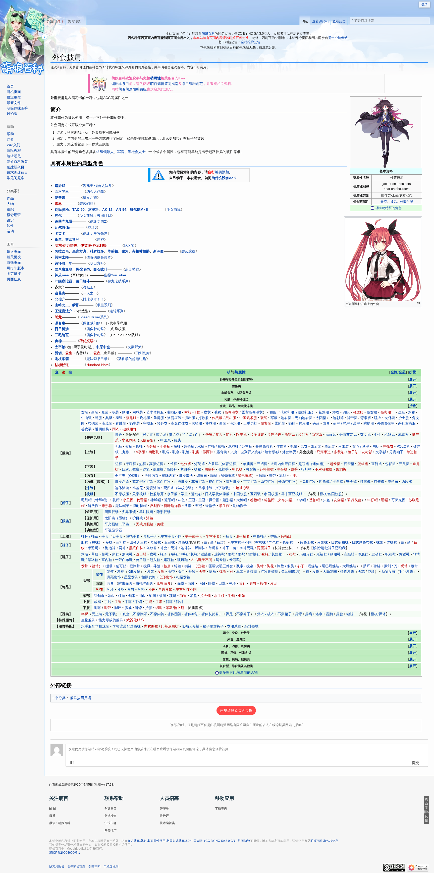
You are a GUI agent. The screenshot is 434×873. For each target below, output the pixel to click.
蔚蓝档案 (132, 269)
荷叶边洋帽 (172, 506)
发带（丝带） (91, 566)
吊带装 (343, 446)
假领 (241, 596)
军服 (274, 418)
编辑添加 (222, 172)
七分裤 (185, 464)
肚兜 (293, 476)
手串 (158, 602)
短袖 (128, 446)
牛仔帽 (372, 500)
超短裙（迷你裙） (312, 464)
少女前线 (174, 210)
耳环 (110, 589)
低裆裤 (223, 469)
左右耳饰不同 (186, 589)
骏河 (125, 251)
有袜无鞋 (247, 548)
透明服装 (102, 429)
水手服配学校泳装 (95, 626)
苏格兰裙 (267, 469)
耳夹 (151, 589)
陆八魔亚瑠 (63, 269)
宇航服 (148, 423)
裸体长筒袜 (210, 614)
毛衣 (217, 412)
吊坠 (193, 596)
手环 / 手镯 (133, 602)
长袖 (139, 446)
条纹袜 (151, 548)
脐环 (366, 566)
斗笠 (181, 500)
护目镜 (137, 518)
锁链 (187, 566)
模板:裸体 (378, 614)
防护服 (368, 423)
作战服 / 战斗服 (224, 418)
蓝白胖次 (164, 482)
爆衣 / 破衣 (265, 614)
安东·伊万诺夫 (66, 245)
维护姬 (164, 815)
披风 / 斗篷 (151, 566)
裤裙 (197, 469)
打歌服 (203, 418)
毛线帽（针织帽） (95, 500)
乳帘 (175, 452)
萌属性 (155, 78)
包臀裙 (390, 464)
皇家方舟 (79, 251)
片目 (273, 583)
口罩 (222, 583)
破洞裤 (341, 469)
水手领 (219, 596)
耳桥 (141, 589)
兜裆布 (393, 482)
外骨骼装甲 (386, 423)
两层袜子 (264, 548)
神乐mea (62, 275)
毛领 (231, 596)
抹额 (212, 572)
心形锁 (200, 566)
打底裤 (365, 482)
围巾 (142, 596)
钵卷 (222, 572)
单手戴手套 (193, 536)
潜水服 (235, 423)
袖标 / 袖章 (89, 536)
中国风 (165, 440)
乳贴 (282, 476)
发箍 (110, 572)
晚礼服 (145, 418)
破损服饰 (130, 429)
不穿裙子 (285, 614)
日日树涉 (62, 329)
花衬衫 (367, 452)
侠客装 (266, 423)
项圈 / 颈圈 (157, 596)
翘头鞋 (155, 560)
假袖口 (286, 536)
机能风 (389, 435)
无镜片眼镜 (144, 524)
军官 (120, 152)
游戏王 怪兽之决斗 (97, 186)
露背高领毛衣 (252, 412)
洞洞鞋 (127, 554)
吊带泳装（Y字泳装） (215, 488)
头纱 (191, 572)
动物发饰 (389, 572)
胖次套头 (186, 476)
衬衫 (187, 412)
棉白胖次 (216, 482)
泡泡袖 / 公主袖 (240, 446)
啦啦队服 (174, 412)
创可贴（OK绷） (128, 476)
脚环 (117, 608)
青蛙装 (121, 423)
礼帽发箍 (183, 577)
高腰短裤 (156, 464)
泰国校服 (271, 494)
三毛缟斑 (62, 335)
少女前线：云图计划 (95, 216)
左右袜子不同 (241, 542)
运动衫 (196, 494)
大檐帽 (241, 500)
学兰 (184, 494)
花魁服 (323, 412)
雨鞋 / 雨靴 (236, 554)
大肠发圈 (330, 572)
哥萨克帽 (398, 500)
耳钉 (130, 589)
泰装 (119, 418)
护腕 (274, 536)
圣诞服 (158, 418)
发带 (150, 572)
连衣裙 (286, 418)
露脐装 (280, 423)
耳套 (239, 572)
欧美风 (241, 435)
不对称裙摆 (324, 469)
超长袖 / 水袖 (194, 446)
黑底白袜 (136, 548)
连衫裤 (338, 418)
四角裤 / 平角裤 (331, 482)
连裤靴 (219, 554)
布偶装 (93, 423)
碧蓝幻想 (86, 203)
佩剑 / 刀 (390, 566)
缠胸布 (201, 476)
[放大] (418, 303)
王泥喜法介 (63, 311)
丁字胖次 (250, 482)
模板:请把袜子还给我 (329, 548)
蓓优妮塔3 (87, 341)
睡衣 (377, 418)
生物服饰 (88, 620)
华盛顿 (112, 251)
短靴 (174, 554)
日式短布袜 (340, 542)
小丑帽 (128, 500)
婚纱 (291, 423)
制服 (125, 412)
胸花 (270, 566)
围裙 (375, 446)
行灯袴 (306, 469)
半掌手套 (213, 536)
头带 (171, 572)
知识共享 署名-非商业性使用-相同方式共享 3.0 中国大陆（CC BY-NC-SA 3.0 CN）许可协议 (189, 841)
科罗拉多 (97, 251)
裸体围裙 (174, 614)
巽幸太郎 (62, 257)
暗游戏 (60, 186)
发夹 (120, 572)
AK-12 (107, 210)
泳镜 (149, 518)
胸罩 (213, 476)
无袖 (118, 446)
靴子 (163, 554)
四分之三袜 (138, 542)
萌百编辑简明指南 (164, 84)
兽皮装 (86, 429)
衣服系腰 (234, 626)
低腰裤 (158, 469)
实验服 (197, 423)
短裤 (118, 464)
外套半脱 (406, 201)
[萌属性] (99, 83)
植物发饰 (347, 572)
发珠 (315, 572)
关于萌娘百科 (76, 866)
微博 (52, 815)
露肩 (308, 614)
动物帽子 (240, 506)
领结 (121, 596)
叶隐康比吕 (63, 281)
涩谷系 (303, 435)
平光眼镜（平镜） (118, 524)
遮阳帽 (169, 500)
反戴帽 (155, 506)
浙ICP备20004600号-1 (64, 852)
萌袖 (177, 446)
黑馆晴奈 (83, 269)
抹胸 (262, 476)
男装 (94, 412)
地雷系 (403, 435)
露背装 (221, 452)
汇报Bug (110, 823)
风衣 (303, 446)
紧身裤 (185, 469)
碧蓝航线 (188, 251)
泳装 (89, 488)
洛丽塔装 (174, 418)
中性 (377, 435)
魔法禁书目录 (96, 359)
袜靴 (264, 554)
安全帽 (339, 500)
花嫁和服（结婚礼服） (297, 412)
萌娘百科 (208, 33)
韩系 (229, 435)
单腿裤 (248, 464)
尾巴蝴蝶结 (330, 566)
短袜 (109, 542)
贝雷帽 (214, 500)
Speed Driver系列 (93, 317)
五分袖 (151, 446)
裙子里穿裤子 (213, 626)
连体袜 (186, 548)
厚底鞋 (363, 554)
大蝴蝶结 (349, 566)
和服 (273, 412)
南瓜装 (107, 423)
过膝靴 (206, 554)
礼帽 (116, 500)
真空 (126, 614)
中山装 (86, 418)
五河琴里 (62, 191)
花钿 (201, 583)
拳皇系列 (104, 305)
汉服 (401, 412)
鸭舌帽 (142, 500)
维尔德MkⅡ (139, 210)
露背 (298, 614)
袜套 (163, 548)
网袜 (122, 548)
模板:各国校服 (331, 494)
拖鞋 (105, 554)
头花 (361, 572)
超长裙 (335, 464)
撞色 (118, 435)
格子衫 (353, 452)
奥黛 (108, 418)
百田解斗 (83, 281)
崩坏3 (92, 227)
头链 (202, 572)
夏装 (104, 412)
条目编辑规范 (192, 84)
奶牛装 (134, 423)
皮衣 (207, 412)
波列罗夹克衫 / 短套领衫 (260, 452)
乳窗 (195, 452)
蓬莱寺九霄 (63, 221)
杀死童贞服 (407, 423)
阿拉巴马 (62, 251)
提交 (415, 762)
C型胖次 (309, 482)
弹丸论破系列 (118, 281)
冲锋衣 (388, 446)
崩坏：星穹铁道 (95, 233)
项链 (172, 596)
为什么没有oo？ (224, 178)
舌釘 (242, 583)
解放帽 (93, 506)
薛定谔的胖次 (142, 482)
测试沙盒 (110, 815)
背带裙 (352, 418)
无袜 (174, 548)
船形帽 (228, 500)
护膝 (148, 608)
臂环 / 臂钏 (174, 602)
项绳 (183, 596)
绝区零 (129, 245)
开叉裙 (404, 464)
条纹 (220, 542)
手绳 (118, 602)
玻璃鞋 (182, 560)
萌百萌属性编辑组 (133, 89)
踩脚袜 (200, 548)
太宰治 (60, 347)
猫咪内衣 (169, 476)
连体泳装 (122, 488)
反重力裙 (250, 423)
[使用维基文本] (72, 763)
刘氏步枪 (62, 210)
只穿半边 (324, 452)
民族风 (330, 435)
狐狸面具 (163, 583)
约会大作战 (95, 191)
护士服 (403, 418)
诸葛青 (60, 293)
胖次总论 (122, 482)
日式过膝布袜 (362, 542)
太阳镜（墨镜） (116, 518)
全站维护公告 (250, 42)
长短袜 (288, 542)
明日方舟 (97, 263)
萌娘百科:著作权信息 (324, 841)
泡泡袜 (110, 548)
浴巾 (318, 614)
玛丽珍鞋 (306, 554)
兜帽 (293, 446)
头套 (188, 506)
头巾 (181, 572)
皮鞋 (153, 554)
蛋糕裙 (362, 464)
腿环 (97, 608)
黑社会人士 (136, 152)
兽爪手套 (150, 536)
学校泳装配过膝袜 (127, 626)
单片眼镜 (146, 512)
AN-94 (121, 210)
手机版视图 (111, 866)
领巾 (111, 596)
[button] (412, 372)
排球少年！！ (93, 299)
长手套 (117, 536)
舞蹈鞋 (404, 554)
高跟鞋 (349, 554)
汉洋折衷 (274, 435)
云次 (96, 353)
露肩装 (316, 446)
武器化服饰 (135, 620)
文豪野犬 (135, 347)
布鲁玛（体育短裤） (224, 464)
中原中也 (103, 347)
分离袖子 (396, 452)
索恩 (58, 203)
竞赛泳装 (153, 488)
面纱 (191, 583)
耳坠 (120, 589)
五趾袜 (169, 542)
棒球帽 (155, 500)
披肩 (167, 566)
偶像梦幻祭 (91, 323)
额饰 (263, 583)
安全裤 (351, 482)
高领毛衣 (232, 412)
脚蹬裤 (251, 469)
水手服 (172, 494)
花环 (371, 572)
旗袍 (411, 412)
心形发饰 (166, 577)
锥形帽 (107, 506)
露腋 (339, 614)
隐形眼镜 (163, 512)
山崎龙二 (62, 305)
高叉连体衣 (179, 423)
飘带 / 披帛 (244, 566)
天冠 (198, 506)
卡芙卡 (60, 233)
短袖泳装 (243, 488)
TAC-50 (78, 210)
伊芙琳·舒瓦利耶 (93, 245)
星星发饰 (131, 577)
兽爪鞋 (141, 560)
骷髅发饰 (148, 577)
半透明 (93, 548)
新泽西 (158, 251)
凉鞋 (115, 554)
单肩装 (329, 446)
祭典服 (386, 412)
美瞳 (160, 524)
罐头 (177, 440)
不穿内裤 (157, 614)
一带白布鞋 (124, 560)
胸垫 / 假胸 (285, 566)
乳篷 (185, 452)
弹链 (377, 566)
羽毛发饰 (406, 572)
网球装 (137, 412)
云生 (68, 353)
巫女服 (372, 412)
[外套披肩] (386, 132)
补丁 (300, 566)
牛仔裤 (282, 469)
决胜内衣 (151, 476)
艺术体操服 (155, 412)
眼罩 (211, 583)
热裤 (142, 464)
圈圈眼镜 (111, 512)
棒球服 (210, 423)
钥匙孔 (153, 452)
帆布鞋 (390, 554)
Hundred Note (97, 365)
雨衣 (115, 429)
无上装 (97, 614)
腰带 (414, 566)
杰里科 (93, 210)
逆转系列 (117, 311)
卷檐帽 (255, 500)
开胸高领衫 (264, 446)
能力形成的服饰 (110, 620)
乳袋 (165, 452)
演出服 (190, 418)
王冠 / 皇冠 (196, 500)
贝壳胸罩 (228, 476)
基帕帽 (314, 500)
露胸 (329, 614)
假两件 (208, 452)
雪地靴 (253, 554)
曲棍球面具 (144, 583)
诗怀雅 (60, 263)
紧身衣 (162, 423)
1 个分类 (59, 698)
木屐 (84, 554)
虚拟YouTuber (115, 275)
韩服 (98, 418)
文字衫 (380, 452)
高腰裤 (172, 469)
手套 (104, 536)
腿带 (107, 608)
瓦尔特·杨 (62, 227)
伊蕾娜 (60, 197)
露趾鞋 (169, 560)
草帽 (302, 500)
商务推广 (110, 830)
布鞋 (292, 554)
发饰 (99, 574)
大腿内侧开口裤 (282, 464)
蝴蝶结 (313, 566)
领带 (131, 596)
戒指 (97, 602)
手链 (148, 602)
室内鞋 (106, 560)
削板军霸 (62, 359)
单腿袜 (213, 548)
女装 (84, 412)
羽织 (346, 412)
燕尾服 (131, 418)
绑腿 (158, 608)
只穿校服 (139, 494)
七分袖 (165, 446)
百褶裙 (349, 464)
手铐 (107, 602)
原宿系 (290, 435)
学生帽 (224, 506)
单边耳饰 (165, 589)
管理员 (164, 808)
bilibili (53, 808)
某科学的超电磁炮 (132, 359)
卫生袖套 (243, 536)
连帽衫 (281, 446)
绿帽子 (210, 506)
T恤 (197, 412)
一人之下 (90, 293)
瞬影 (75, 305)
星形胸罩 (245, 476)
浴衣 (335, 412)
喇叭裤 (237, 469)
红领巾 (99, 596)
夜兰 (58, 239)
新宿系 (317, 435)
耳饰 (99, 589)
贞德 (58, 341)
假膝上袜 (307, 542)
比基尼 (137, 488)
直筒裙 (376, 464)
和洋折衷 (257, 435)
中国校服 (240, 494)
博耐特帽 (140, 506)
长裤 (173, 464)
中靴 (184, 554)
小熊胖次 (181, 482)
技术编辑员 (167, 823)
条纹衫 (339, 452)
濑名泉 (60, 323)
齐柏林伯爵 (141, 251)
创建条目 (110, 808)
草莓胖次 (198, 482)
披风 (393, 201)
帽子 (65, 503)
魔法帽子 (122, 506)
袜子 (65, 545)
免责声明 (94, 866)
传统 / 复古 (214, 435)
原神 (100, 239)
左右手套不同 (171, 536)
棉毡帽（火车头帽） (280, 500)
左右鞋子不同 (201, 560)
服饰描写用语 (80, 698)
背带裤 (365, 418)
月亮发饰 (114, 577)
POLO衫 (403, 446)
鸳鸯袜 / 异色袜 (267, 542)
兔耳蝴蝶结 (290, 572)
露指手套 (133, 536)
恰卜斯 (179, 608)
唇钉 (252, 583)
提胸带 (135, 566)
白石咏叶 (100, 269)
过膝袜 (183, 542)
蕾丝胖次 (233, 482)
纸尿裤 (406, 482)
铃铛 (177, 566)
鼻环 (232, 583)
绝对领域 (251, 626)
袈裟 (263, 418)
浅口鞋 (141, 554)
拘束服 (304, 423)
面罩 (180, 583)
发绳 (161, 572)
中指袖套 (260, 536)
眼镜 (65, 521)
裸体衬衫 (191, 614)
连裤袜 (392, 542)
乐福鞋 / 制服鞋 (328, 554)
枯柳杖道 (62, 365)
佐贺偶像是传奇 (98, 257)
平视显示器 (113, 530)
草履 (94, 554)
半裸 (84, 614)
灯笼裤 (199, 464)
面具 (110, 583)
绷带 (272, 476)
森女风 (365, 435)
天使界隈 (146, 440)
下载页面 (221, 808)
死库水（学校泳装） (179, 488)
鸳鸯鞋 (221, 560)
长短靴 (277, 554)
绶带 (404, 566)
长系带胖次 (287, 482)
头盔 (315, 423)
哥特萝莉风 (348, 435)
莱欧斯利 (72, 239)
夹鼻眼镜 (129, 512)
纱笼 (146, 469)
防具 (326, 423)
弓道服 (358, 412)
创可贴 (121, 566)
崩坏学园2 (98, 221)
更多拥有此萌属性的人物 (238, 672)
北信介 (60, 299)
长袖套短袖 (190, 626)
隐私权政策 (56, 866)
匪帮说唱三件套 (220, 566)
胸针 (260, 566)
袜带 (379, 542)
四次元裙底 (130, 469)
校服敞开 (157, 494)
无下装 (110, 614)
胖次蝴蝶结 (269, 572)
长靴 (194, 554)
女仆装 (390, 418)
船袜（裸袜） (91, 542)
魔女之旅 (90, 197)
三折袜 (121, 542)
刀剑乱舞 (143, 353)
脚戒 (128, 608)
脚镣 (138, 608)
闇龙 (58, 317)
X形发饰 (134, 572)
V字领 (140, 452)
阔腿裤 (209, 469)
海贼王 (88, 287)
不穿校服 (122, 494)
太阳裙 (321, 418)
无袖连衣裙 (303, 418)
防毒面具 (125, 583)
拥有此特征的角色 (388, 208)
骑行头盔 (354, 500)
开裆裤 (262, 464)
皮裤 (294, 469)
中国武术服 (248, 418)
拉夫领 (205, 596)
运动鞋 (376, 554)
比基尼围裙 (170, 626)
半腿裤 (131, 464)
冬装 (115, 412)
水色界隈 (129, 440)
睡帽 (384, 500)
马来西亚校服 (291, 494)
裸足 (229, 614)
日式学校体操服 (217, 494)
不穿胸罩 (140, 614)
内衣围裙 (151, 626)
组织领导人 (105, 152)
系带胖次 (268, 482)
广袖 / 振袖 (216, 446)
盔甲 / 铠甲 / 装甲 (346, 423)
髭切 (58, 353)
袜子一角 (229, 548)
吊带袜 (322, 542)
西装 (222, 423)
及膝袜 (155, 542)
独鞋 (349, 614)
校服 (89, 494)
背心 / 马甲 (360, 446)
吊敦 (169, 608)
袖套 (229, 536)
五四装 (255, 494)
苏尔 (58, 216)
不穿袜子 (243, 614)
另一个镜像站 (338, 38)
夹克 (384, 201)
